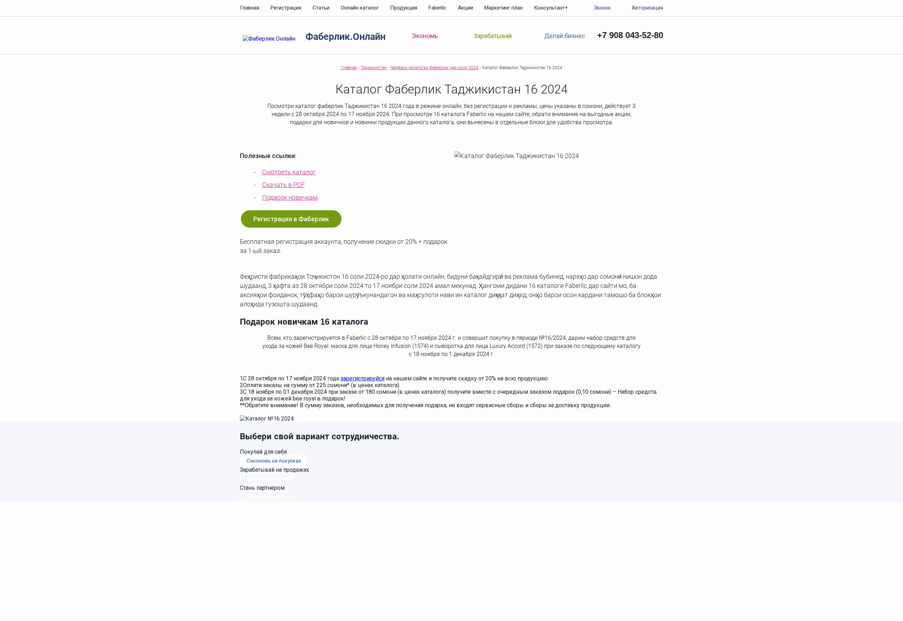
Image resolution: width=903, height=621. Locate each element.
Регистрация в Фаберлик (291, 219)
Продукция (403, 8)
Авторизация (647, 8)
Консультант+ (551, 8)
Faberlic (438, 8)
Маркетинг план (503, 8)
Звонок (602, 8)
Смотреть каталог (289, 172)
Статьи (321, 8)
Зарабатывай (492, 36)
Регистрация (286, 8)
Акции (465, 8)
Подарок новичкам (289, 197)
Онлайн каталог (360, 8)
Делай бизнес (564, 35)
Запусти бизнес (265, 497)
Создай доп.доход (269, 479)
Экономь (425, 36)
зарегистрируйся (362, 378)
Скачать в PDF (283, 184)
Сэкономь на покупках (274, 461)
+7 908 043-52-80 (630, 35)
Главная (249, 8)
